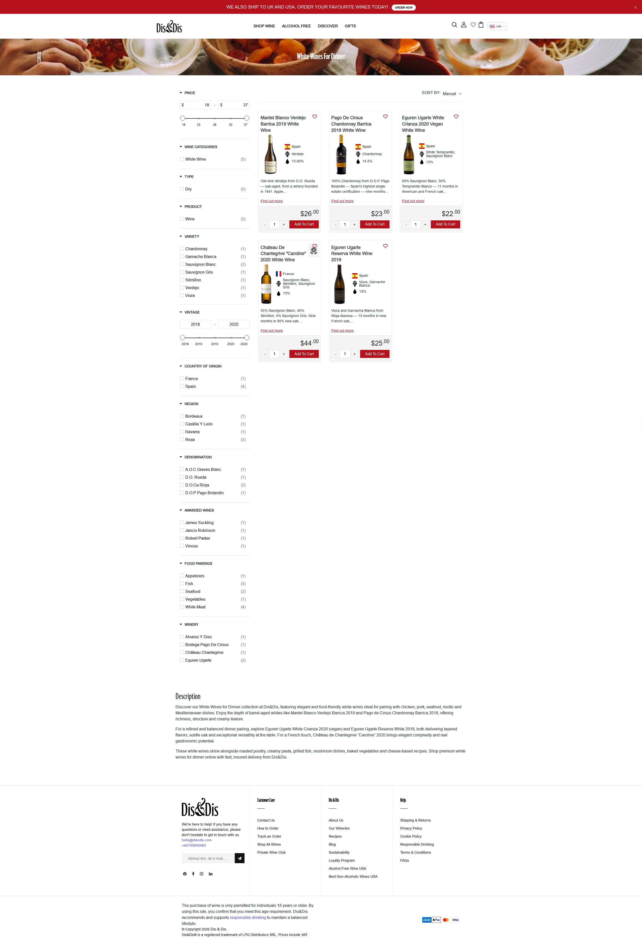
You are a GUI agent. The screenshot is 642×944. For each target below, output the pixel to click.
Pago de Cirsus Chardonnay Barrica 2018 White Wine (351, 124)
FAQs (404, 860)
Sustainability (339, 852)
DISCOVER (328, 26)
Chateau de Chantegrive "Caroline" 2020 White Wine (283, 254)
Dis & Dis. (219, 929)
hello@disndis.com (197, 840)
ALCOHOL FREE (296, 26)
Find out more (272, 201)
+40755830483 (194, 845)
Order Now (404, 7)
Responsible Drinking (417, 844)
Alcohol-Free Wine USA (347, 868)
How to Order (268, 828)
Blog (332, 844)
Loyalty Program (342, 860)
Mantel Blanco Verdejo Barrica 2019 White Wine (283, 124)
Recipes (335, 836)
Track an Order (269, 836)
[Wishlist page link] (473, 23)
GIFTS (350, 26)
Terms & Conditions (415, 852)
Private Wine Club (271, 852)
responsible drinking (248, 917)
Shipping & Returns (415, 820)
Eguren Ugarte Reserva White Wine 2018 (351, 254)
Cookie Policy (411, 836)
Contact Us (266, 820)
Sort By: (431, 92)
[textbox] (197, 105)
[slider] (182, 118)
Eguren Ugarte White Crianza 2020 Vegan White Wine (423, 124)
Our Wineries (339, 828)
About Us (336, 820)
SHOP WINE (264, 26)
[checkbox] (215, 159)
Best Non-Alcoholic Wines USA (353, 876)
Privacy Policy (411, 828)
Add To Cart (304, 224)
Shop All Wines (269, 844)
